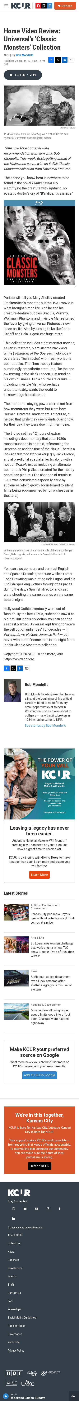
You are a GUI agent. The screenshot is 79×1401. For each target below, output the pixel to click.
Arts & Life (37, 937)
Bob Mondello (24, 55)
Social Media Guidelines (22, 1317)
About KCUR (15, 1235)
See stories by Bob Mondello (45, 725)
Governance (15, 1334)
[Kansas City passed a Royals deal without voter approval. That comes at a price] (16, 912)
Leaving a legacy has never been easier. (39, 831)
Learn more (39, 875)
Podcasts (13, 1260)
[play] (5, 1396)
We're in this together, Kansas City (39, 1118)
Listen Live (14, 1243)
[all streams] (74, 1396)
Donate (66, 5)
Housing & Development (46, 1004)
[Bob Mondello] (12, 690)
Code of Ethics (16, 1325)
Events (12, 1276)
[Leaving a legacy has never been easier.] (39, 784)
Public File (14, 1342)
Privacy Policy (16, 1350)
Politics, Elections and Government (45, 907)
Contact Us (14, 1293)
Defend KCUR (39, 1166)
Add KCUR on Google (39, 1075)
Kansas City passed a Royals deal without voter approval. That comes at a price (52, 918)
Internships (14, 1309)
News (34, 971)
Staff (11, 1284)
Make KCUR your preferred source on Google (39, 1052)
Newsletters (15, 1268)
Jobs (11, 1301)
